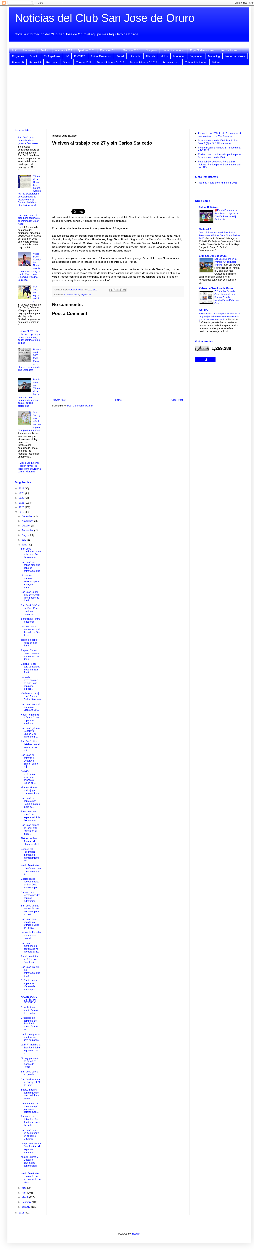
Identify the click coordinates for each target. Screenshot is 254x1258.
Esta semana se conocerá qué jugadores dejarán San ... (30, 1107)
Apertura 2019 (63, 50)
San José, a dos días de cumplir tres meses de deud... (30, 596)
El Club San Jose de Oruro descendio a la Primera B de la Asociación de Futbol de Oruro (226, 297)
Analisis (45, 50)
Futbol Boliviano (208, 207)
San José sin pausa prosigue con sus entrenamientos (30, 566)
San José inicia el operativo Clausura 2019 (30, 707)
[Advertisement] (129, 97)
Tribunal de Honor (196, 62)
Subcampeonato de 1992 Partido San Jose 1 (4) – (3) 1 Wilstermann (218, 142)
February (27, 1202)
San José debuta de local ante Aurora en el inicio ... (30, 829)
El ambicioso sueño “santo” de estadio (29, 1010)
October (26, 525)
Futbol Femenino (101, 56)
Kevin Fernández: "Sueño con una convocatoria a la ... (31, 870)
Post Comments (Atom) (80, 405)
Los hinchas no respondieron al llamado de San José (30, 631)
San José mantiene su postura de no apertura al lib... (30, 947)
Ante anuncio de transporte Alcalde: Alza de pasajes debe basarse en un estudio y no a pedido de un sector (219, 316)
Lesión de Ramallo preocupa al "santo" (31, 935)
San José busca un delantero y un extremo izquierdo (30, 1134)
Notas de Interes (235, 56)
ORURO (203, 310)
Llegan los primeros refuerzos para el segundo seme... (30, 581)
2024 (22, 488)
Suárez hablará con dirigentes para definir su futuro (30, 1094)
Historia (150, 56)
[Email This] (110, 290)
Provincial (35, 62)
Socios (67, 62)
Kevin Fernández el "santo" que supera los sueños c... (30, 719)
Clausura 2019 (131, 50)
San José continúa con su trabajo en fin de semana (31, 553)
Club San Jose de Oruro (213, 255)
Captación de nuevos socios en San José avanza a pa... (30, 883)
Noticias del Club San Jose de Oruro (104, 18)
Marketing (214, 56)
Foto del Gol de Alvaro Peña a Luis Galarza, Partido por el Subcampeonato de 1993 (219, 164)
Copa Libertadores (173, 50)
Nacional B (205, 229)
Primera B (18, 62)
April (24, 1192)
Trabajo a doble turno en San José (29, 642)
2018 (22, 1212)
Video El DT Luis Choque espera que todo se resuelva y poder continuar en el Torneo (29, 337)
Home (118, 399)
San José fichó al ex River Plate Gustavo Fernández (30, 609)
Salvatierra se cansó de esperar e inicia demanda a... (30, 816)
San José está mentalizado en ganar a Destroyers (28, 140)
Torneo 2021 (83, 62)
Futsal (120, 56)
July (24, 539)
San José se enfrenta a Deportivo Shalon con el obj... (29, 761)
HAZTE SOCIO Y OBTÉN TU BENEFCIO (30, 999)
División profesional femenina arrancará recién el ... (28, 777)
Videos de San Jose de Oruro (216, 288)
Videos (216, 62)
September (28, 530)
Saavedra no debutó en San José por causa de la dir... (30, 1121)
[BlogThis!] (114, 290)
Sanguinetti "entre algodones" (30, 620)
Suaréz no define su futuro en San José (30, 959)
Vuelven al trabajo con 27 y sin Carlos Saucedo (31, 696)
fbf (67, 56)
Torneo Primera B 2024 (143, 62)
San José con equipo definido (36, 294)
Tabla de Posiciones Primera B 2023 (217, 182)
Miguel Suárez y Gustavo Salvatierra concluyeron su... (29, 1163)
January (26, 1206)
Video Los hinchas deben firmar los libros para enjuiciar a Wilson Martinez (29, 467)
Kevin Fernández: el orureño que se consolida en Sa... (31, 1177)
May (24, 1187)
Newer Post (59, 399)
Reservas (51, 62)
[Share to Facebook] (121, 290)
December (27, 516)
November (27, 521)
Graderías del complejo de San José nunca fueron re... (29, 1023)
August (26, 535)
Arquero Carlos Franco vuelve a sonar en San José (30, 655)
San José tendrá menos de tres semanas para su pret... (30, 910)
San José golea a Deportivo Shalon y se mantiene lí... (30, 732)
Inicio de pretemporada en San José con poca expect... (29, 683)
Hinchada (135, 56)
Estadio (34, 56)
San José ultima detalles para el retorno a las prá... (30, 746)
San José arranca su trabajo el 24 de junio (30, 1082)
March (25, 1197)
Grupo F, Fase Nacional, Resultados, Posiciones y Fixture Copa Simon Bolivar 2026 (219, 235)
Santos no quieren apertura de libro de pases (30, 1037)
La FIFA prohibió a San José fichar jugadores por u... (31, 1049)
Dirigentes (18, 56)
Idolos (164, 56)
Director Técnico (229, 50)
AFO (14, 50)
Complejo (151, 50)
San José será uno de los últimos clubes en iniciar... (30, 923)
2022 (22, 497)
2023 (22, 493)
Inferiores (178, 56)
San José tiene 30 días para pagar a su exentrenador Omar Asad (29, 219)
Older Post (177, 399)
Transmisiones (171, 62)
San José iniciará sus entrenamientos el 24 (30, 971)
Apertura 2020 (86, 50)
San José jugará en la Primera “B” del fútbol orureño (225, 262)
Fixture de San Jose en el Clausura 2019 (30, 841)
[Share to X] (117, 290)
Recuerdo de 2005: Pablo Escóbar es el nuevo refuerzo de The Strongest (219, 135)
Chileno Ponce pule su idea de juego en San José (30, 668)
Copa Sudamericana (202, 50)
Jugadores (196, 56)
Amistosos (29, 50)
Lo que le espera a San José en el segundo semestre (31, 1148)
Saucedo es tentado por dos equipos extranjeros (30, 896)
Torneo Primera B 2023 (110, 62)
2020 (22, 507)
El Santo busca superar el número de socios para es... (29, 986)
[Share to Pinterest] (124, 290)
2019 (22, 512)
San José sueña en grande (29, 1073)
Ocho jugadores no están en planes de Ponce (29, 1062)
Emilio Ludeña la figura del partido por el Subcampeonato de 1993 (219, 156)
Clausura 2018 (108, 50)
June (25, 544)
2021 (22, 502)
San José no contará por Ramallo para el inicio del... (30, 802)
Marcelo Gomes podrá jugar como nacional (30, 790)
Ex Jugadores (52, 56)
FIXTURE (79, 56)
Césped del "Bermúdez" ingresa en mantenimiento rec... (30, 855)
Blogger (135, 1233)
